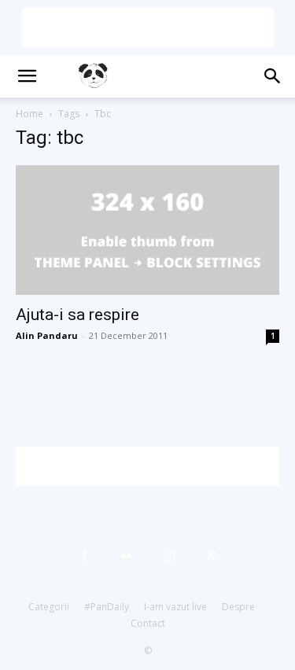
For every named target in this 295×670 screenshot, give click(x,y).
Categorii (48, 606)
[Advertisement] (148, 27)
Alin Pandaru (47, 335)
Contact (148, 623)
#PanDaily (106, 606)
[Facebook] (84, 556)
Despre (238, 606)
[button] (27, 76)
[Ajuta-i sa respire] (147, 230)
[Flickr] (126, 556)
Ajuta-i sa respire (77, 314)
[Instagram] (169, 556)
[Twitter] (211, 556)
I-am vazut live (175, 606)
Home (29, 113)
